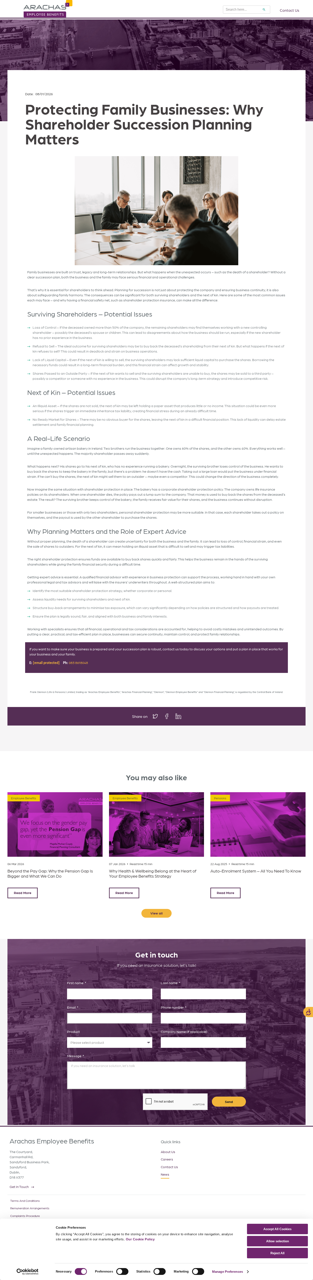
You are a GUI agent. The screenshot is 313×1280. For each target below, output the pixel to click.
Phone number (172, 1007)
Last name (169, 983)
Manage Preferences (227, 1271)
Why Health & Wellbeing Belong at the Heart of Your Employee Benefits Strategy (152, 873)
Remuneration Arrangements (29, 1208)
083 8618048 (78, 663)
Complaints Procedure (25, 1215)
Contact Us (169, 1167)
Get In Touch (19, 1187)
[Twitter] (158, 716)
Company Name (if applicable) (184, 1031)
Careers (167, 1159)
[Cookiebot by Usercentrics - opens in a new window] (27, 1271)
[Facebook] (169, 716)
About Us (168, 1152)
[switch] (122, 1271)
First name (75, 983)
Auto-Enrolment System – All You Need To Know (255, 870)
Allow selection (277, 1241)
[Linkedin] (178, 716)
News (165, 1174)
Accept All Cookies (277, 1229)
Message (74, 1056)
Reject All (277, 1253)
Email (71, 1007)
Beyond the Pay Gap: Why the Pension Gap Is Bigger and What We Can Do (50, 873)
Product (73, 1031)
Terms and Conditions (25, 1200)
